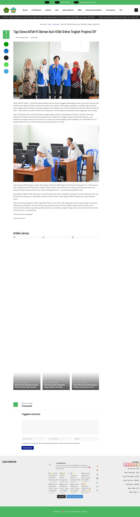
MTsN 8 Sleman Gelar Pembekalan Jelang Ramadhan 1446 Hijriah (54, 386)
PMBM (79, 10)
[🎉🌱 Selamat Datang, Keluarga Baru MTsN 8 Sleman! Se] (64, 477)
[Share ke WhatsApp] (6, 64)
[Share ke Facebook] (6, 51)
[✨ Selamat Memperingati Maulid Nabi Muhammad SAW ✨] (54, 477)
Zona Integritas (110, 10)
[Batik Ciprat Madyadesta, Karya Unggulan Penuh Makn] (86, 477)
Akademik (48, 10)
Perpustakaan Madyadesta (93, 10)
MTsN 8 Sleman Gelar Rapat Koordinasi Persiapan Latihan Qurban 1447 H (85, 386)
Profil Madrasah (36, 10)
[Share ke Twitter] (6, 58)
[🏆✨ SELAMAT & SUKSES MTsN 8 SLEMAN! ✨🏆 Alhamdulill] (86, 488)
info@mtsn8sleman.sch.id (87, 2)
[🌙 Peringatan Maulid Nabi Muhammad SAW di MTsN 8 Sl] (75, 477)
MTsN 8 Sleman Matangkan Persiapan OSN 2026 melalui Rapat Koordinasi (26, 386)
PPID (121, 10)
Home (49, 24)
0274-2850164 (65, 2)
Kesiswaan (55, 24)
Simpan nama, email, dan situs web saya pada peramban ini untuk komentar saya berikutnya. (51, 443)
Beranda (25, 10)
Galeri (57, 10)
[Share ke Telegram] (6, 71)
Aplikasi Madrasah (68, 10)
